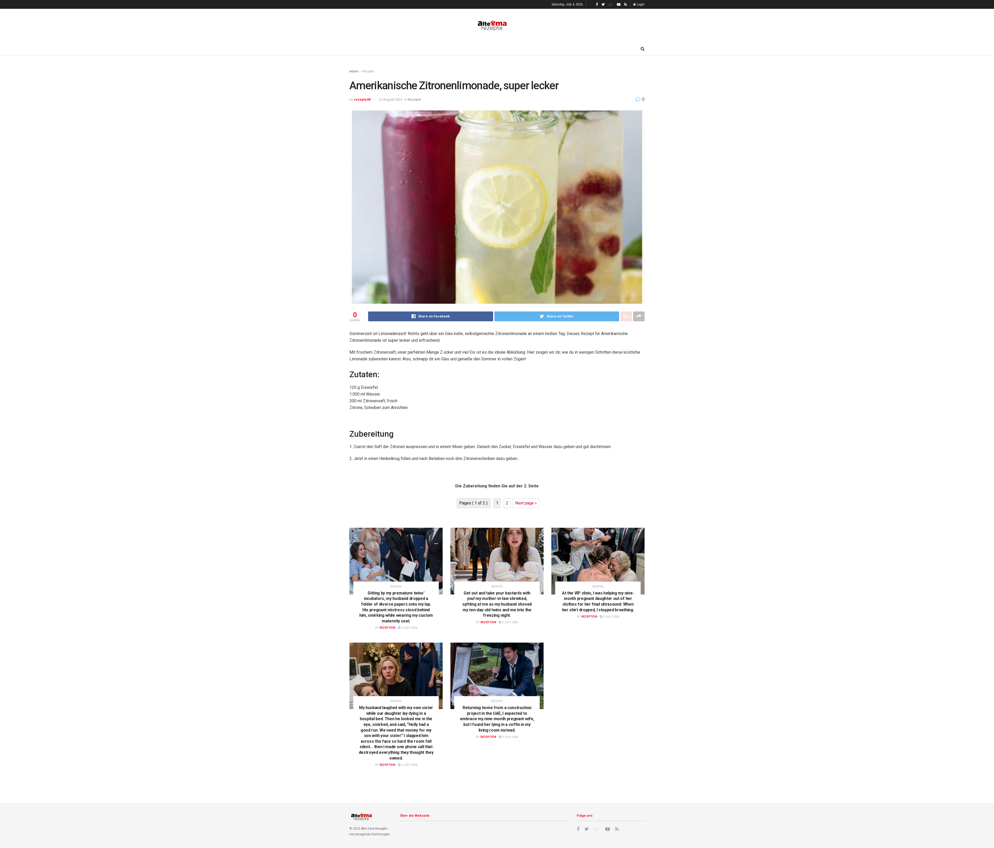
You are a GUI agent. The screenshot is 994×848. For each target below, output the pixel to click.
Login (640, 4)
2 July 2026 (408, 765)
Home (353, 71)
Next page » (526, 503)
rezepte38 (362, 99)
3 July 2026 (408, 627)
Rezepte (368, 71)
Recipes (396, 586)
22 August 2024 (390, 99)
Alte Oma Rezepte (374, 828)
